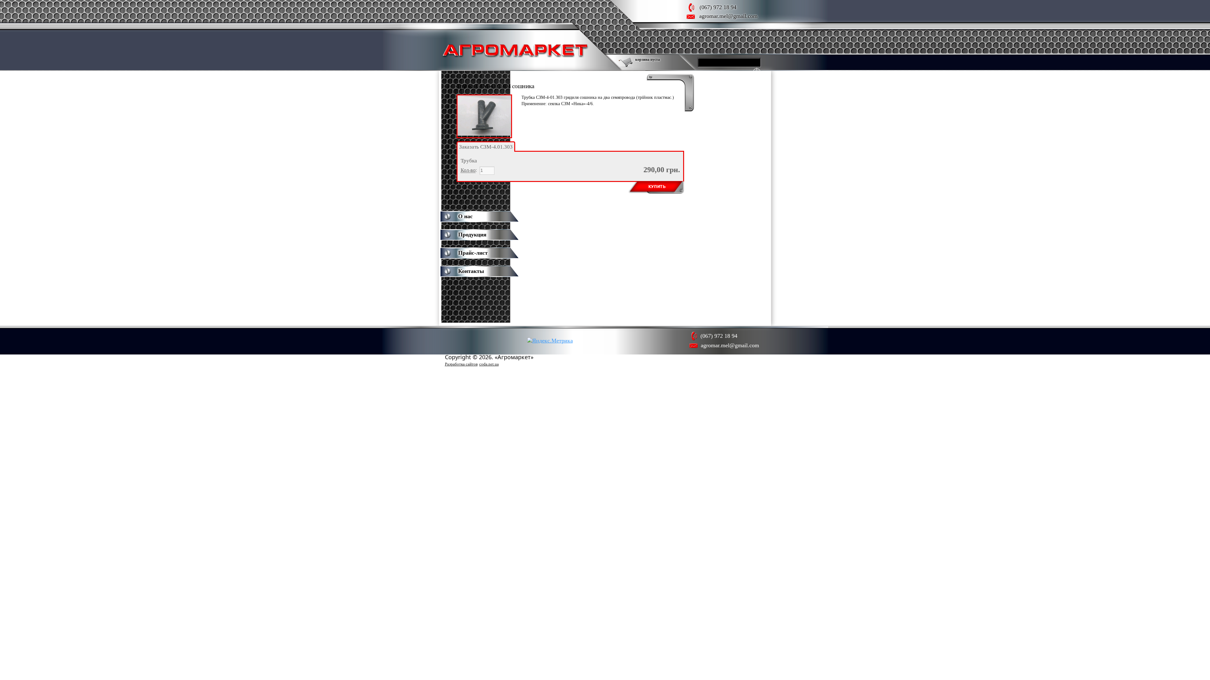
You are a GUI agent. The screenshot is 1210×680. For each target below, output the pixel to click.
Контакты (471, 271)
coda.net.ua (489, 364)
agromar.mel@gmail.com (728, 16)
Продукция (472, 234)
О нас (465, 216)
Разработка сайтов (461, 364)
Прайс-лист (473, 253)
